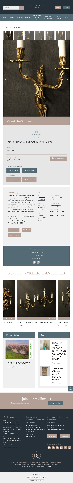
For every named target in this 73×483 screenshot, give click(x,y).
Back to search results (13, 28)
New (4, 17)
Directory (9, 367)
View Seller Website (14, 235)
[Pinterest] (57, 447)
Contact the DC (8, 434)
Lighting (20, 17)
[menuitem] (8, 35)
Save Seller (30, 170)
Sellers (58, 7)
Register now (65, 436)
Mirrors (27, 17)
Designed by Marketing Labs (36, 479)
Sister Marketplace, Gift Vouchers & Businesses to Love (12, 440)
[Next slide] (66, 78)
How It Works (30, 423)
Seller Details (26, 230)
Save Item (30, 180)
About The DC (7, 444)
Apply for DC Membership (55, 430)
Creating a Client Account (12, 427)
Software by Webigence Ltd (36, 480)
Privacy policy (36, 474)
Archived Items (31, 436)
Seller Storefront (13, 230)
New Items (29, 434)
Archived (67, 17)
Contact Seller (13, 170)
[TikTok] (69, 447)
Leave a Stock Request (11, 425)
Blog (5, 436)
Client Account (31, 425)
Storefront (20, 367)
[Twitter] (34, 262)
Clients (66, 7)
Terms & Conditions (10, 447)
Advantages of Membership (56, 425)
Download (15, 180)
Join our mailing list (10, 423)
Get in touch (52, 436)
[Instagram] (61, 447)
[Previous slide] (7, 78)
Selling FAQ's (51, 427)
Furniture (11, 17)
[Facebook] (38, 262)
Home (5, 420)
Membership (51, 423)
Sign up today (55, 403)
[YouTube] (65, 447)
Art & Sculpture (59, 17)
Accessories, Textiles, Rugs (37, 17)
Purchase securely (59, 158)
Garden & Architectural (48, 17)
